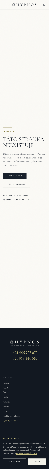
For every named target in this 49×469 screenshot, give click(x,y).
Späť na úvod (15, 176)
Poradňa (6, 406)
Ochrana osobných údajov (26, 453)
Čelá (5, 392)
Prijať (37, 462)
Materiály (6, 402)
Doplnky (6, 397)
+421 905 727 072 (12, 195)
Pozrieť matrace (16, 184)
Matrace (6, 383)
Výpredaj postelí (9, 420)
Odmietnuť (14, 462)
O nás (5, 411)
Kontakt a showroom (14, 200)
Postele (6, 388)
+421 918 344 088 (24, 358)
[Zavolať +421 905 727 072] (43, 5)
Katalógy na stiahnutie (11, 416)
